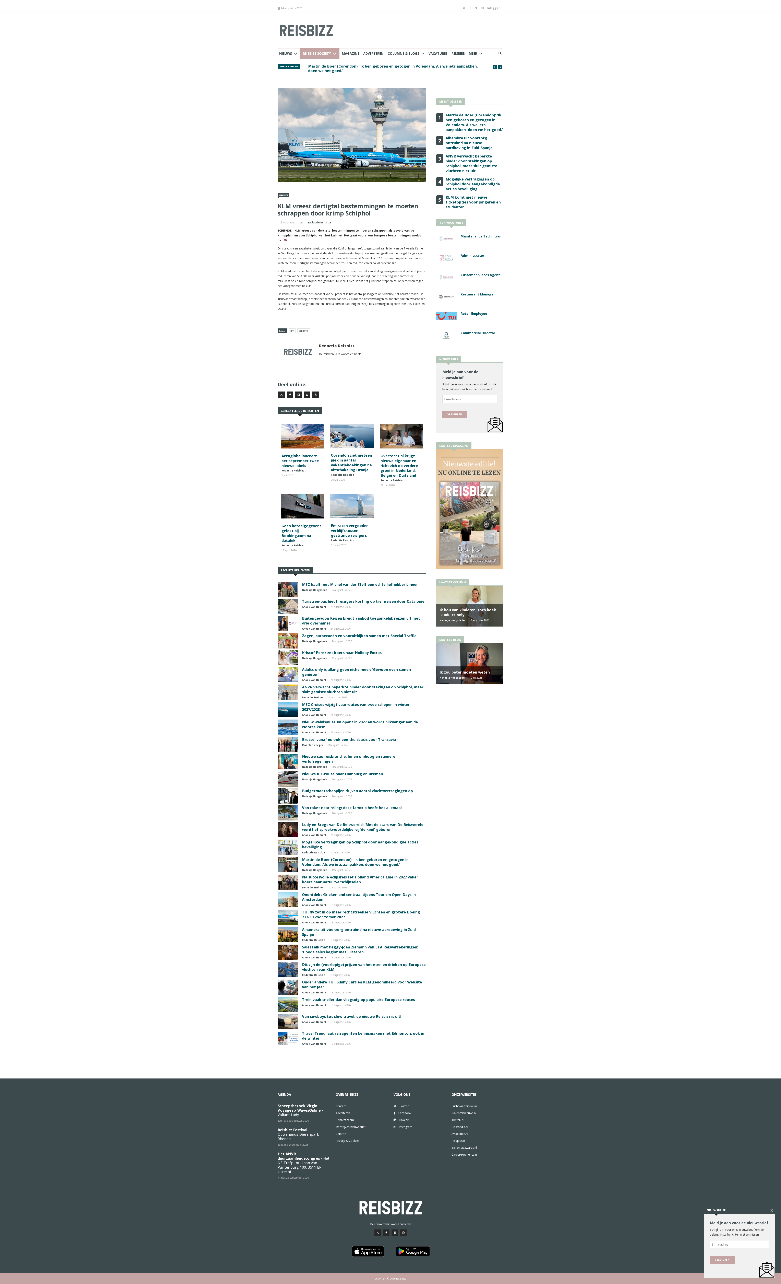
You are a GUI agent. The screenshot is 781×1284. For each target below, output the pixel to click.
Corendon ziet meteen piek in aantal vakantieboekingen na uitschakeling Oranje (351, 462)
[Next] (500, 67)
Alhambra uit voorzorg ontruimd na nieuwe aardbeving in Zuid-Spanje (469, 143)
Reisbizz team (345, 1120)
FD (285, 240)
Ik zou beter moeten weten (465, 672)
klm (292, 330)
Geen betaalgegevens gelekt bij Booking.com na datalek (301, 533)
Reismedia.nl (460, 1127)
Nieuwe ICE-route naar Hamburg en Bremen (342, 773)
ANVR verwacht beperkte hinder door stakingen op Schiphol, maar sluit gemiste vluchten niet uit (394, 68)
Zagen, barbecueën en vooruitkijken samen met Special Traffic (359, 635)
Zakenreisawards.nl (464, 1147)
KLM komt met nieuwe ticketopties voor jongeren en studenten (473, 202)
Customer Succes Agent (480, 275)
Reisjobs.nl (459, 1141)
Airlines (283, 195)
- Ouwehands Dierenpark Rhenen (298, 1134)
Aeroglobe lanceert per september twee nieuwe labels (300, 460)
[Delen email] (307, 395)
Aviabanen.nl (460, 1134)
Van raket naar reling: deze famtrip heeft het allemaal (352, 807)
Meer (473, 53)
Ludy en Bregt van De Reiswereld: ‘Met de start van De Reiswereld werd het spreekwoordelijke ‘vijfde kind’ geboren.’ (362, 827)
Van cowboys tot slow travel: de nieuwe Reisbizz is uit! (351, 1016)
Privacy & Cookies (347, 1141)
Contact (341, 1106)
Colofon (341, 1134)
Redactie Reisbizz (319, 222)
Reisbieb (458, 53)
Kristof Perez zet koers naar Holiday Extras (342, 652)
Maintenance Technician (481, 236)
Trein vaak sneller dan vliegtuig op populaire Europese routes (358, 999)
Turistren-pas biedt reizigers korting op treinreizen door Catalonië (363, 601)
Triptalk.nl (458, 1120)
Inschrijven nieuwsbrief (350, 1127)
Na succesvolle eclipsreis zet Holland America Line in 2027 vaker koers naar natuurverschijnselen (360, 879)
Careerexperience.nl (464, 1154)
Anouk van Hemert (314, 607)
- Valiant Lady (300, 1110)
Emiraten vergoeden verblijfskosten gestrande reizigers (350, 530)
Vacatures (438, 53)
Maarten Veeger (312, 745)
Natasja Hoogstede (314, 590)
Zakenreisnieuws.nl (464, 1113)
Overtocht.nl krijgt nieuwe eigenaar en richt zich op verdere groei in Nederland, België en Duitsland (399, 465)
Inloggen (493, 8)
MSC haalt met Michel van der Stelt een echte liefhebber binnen (360, 584)
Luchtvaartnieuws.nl (465, 1106)
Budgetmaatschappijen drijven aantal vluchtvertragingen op (357, 790)
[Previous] (495, 67)
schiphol (304, 330)
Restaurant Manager (478, 294)
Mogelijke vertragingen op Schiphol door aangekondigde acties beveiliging (473, 184)
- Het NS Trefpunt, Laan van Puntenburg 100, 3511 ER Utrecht (303, 1162)
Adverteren (373, 53)
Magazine (350, 53)
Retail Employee (474, 313)
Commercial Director (478, 333)
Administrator (472, 255)
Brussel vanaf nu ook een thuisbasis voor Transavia (349, 739)
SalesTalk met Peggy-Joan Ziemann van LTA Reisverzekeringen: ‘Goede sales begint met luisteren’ (360, 949)
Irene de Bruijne (312, 697)
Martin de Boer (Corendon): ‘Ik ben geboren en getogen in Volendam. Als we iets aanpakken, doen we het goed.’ (355, 862)
